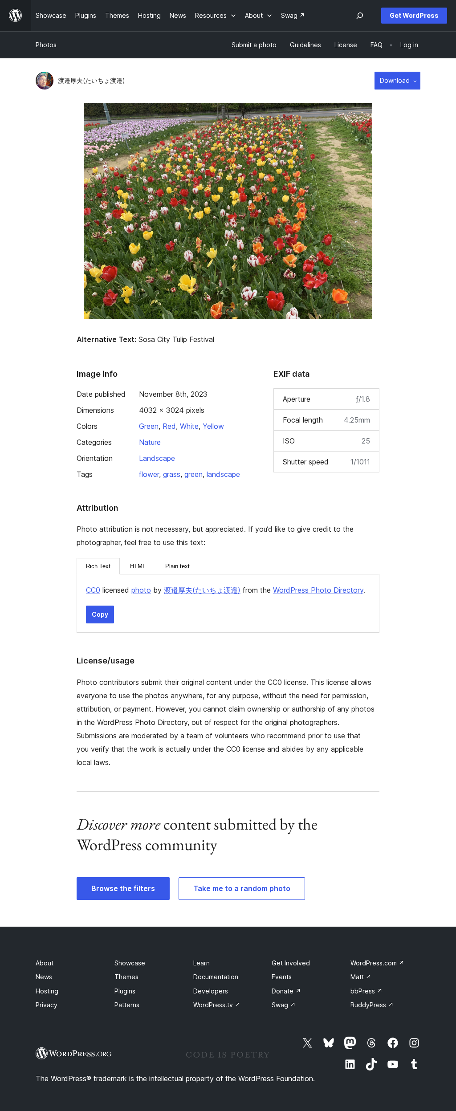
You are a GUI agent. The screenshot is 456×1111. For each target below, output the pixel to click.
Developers (210, 991)
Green (149, 426)
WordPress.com (377, 963)
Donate (286, 991)
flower (149, 474)
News (44, 977)
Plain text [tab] (177, 566)
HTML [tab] (138, 566)
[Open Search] (359, 15)
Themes (126, 977)
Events (282, 977)
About (44, 963)
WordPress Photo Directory (318, 590)
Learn (201, 963)
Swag (284, 1005)
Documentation (215, 977)
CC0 (93, 590)
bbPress (366, 991)
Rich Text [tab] (98, 566)
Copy (100, 614)
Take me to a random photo (241, 888)
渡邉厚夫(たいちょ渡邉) (91, 80)
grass (171, 474)
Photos (46, 45)
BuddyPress (372, 1005)
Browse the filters (123, 888)
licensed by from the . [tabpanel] (225, 590)
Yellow (213, 426)
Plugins (124, 991)
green (193, 474)
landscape (223, 474)
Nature (150, 442)
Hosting (47, 991)
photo (141, 590)
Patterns (126, 1005)
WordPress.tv (216, 1005)
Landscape (157, 458)
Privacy (46, 1005)
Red (169, 426)
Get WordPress (414, 15)
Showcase (129, 963)
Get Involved (291, 963)
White (189, 426)
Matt (360, 977)
